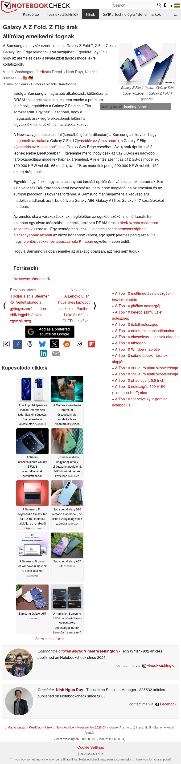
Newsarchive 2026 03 (91, 727)
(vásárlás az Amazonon (96, 140)
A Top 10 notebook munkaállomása (144, 330)
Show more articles (49, 638)
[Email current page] (55, 353)
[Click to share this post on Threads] (29, 344)
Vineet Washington (101, 651)
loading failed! (111, 106)
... (175, 14)
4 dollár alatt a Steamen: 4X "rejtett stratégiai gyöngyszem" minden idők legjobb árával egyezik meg (30, 308)
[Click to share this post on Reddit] (66, 343)
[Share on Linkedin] (43, 353)
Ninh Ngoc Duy (69, 689)
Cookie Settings (90, 747)
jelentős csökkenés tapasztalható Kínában (58, 241)
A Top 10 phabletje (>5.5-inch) (140, 380)
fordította (44, 71)
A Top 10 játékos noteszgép (138, 305)
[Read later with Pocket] (79, 343)
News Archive (65, 727)
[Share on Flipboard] (91, 343)
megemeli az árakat (29, 140)
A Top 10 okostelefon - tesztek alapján (147, 336)
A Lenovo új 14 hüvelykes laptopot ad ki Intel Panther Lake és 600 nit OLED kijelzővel (74, 308)
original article (70, 651)
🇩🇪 (30, 77)
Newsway (21, 278)
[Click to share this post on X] (54, 343)
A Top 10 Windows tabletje (137, 349)
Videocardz (41, 278)
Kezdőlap (31, 14)
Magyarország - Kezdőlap (24, 727)
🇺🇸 (25, 77)
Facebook (168, 704)
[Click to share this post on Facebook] (17, 344)
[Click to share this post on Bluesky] (42, 344)
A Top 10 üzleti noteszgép (136, 324)
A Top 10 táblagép (130, 343)
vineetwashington (161, 665)
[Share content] (6, 344)
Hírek (90, 14)
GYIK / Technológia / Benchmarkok (132, 14)
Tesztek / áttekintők (62, 14)
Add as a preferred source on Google (54, 331)
